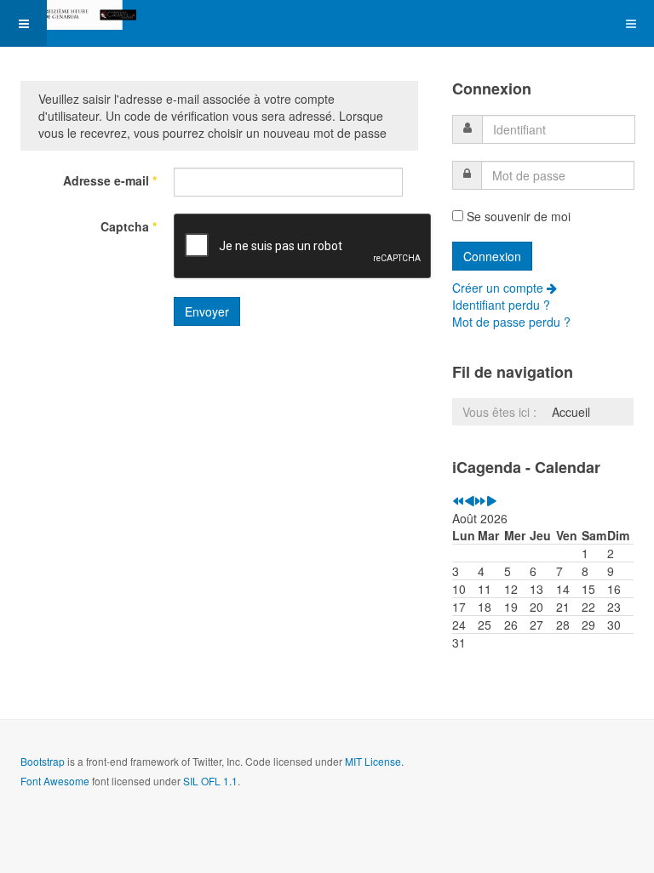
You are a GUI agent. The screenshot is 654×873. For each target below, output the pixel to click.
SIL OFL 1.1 (210, 780)
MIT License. (374, 761)
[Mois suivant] (491, 501)
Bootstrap (42, 761)
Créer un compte (499, 287)
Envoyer (207, 311)
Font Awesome (54, 780)
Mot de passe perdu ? (511, 321)
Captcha (128, 226)
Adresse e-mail (110, 180)
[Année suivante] (480, 501)
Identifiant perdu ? (501, 304)
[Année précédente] (458, 501)
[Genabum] (68, 15)
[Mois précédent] (469, 501)
